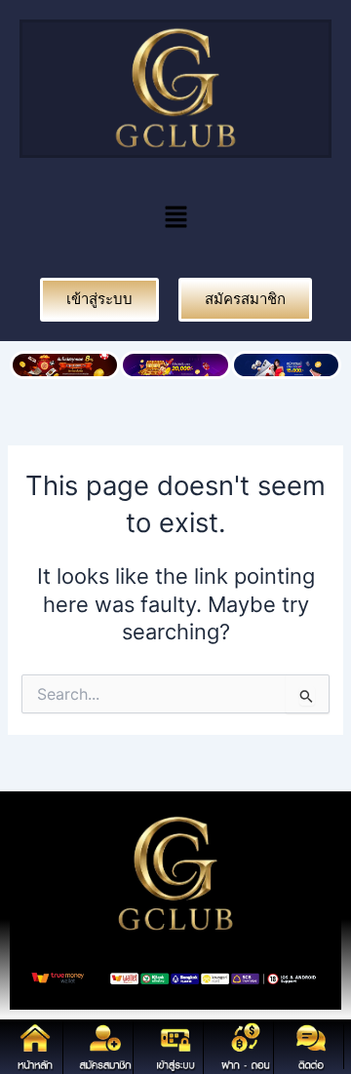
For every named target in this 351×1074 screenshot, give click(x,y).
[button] (175, 218)
